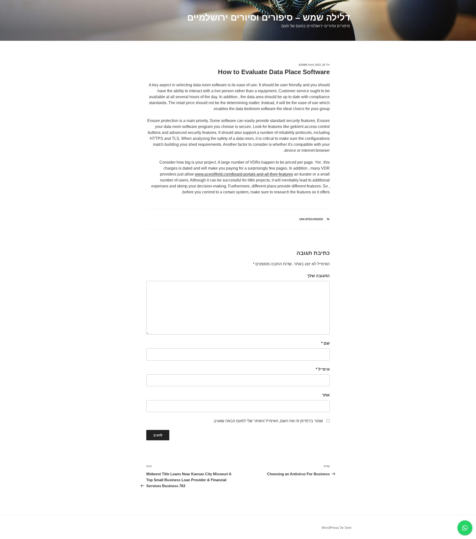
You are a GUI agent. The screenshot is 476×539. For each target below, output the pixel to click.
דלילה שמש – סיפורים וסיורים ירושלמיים (268, 17)
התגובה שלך (318, 276)
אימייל (323, 369)
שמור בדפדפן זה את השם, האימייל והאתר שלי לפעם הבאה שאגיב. (268, 421)
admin (302, 64)
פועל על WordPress (337, 528)
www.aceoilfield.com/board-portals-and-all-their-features (244, 174)
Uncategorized (311, 219)
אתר (326, 395)
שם (325, 343)
